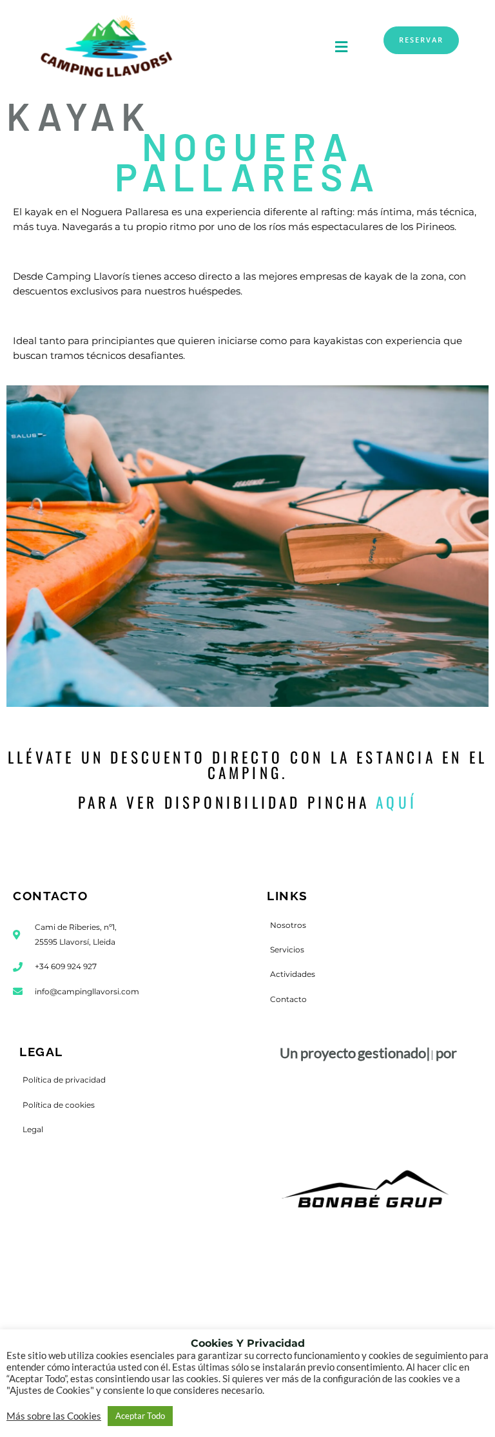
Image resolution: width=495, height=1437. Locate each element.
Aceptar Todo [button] (140, 1416)
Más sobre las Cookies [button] (53, 1416)
